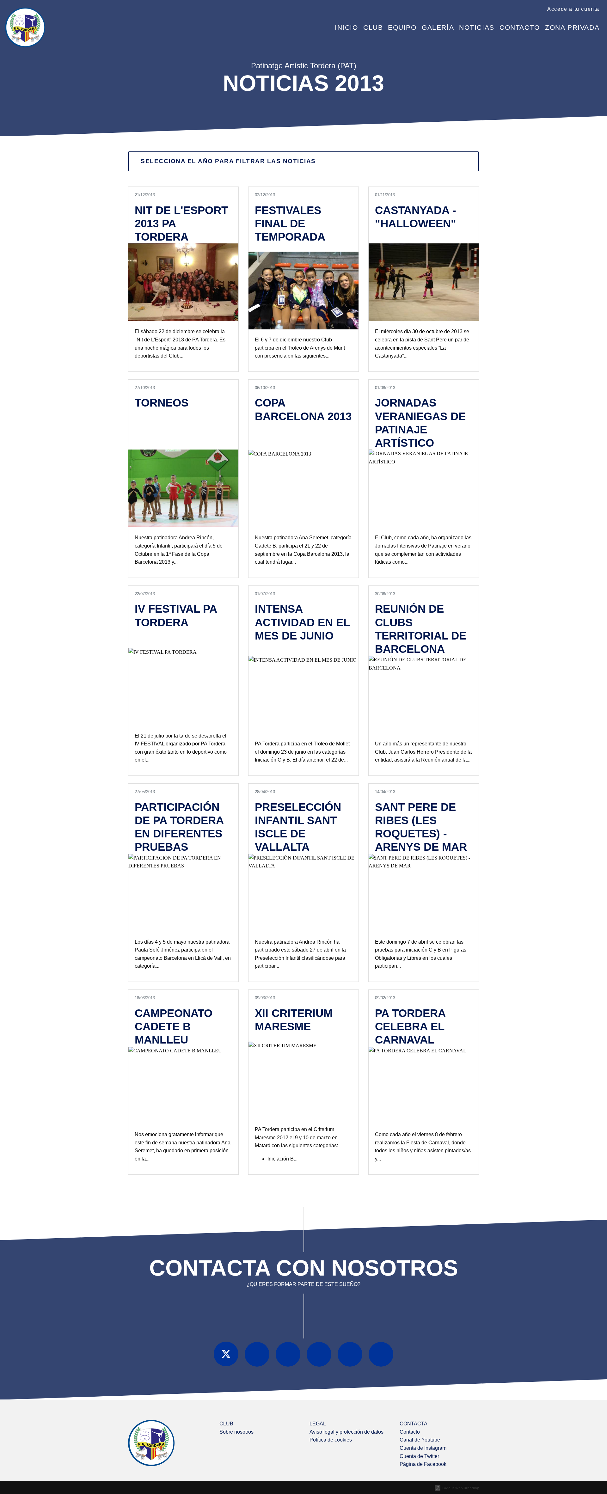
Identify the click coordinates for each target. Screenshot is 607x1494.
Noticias (476, 27)
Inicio (346, 27)
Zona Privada (572, 27)
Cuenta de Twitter (419, 1456)
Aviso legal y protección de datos (346, 1432)
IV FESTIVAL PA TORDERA (176, 615)
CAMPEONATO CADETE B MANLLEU (173, 1026)
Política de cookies (331, 1439)
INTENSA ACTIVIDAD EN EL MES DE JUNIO (302, 622)
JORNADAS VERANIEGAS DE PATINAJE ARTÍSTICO (420, 422)
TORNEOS (161, 402)
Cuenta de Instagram (423, 1448)
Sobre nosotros (236, 1432)
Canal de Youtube (420, 1439)
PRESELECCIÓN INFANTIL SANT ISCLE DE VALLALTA (298, 827)
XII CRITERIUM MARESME (294, 1019)
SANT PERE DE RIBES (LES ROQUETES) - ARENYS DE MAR (421, 827)
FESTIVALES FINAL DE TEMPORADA (290, 223)
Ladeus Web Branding (460, 1487)
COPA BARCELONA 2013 (303, 409)
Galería (438, 27)
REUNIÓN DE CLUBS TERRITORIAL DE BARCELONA (420, 629)
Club (373, 27)
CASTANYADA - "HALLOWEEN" (415, 217)
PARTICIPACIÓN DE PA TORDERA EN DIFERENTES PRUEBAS (179, 827)
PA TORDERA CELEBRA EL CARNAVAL (410, 1026)
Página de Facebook (423, 1464)
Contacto (520, 27)
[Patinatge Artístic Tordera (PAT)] (25, 21)
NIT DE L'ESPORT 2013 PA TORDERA (181, 223)
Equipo (402, 27)
